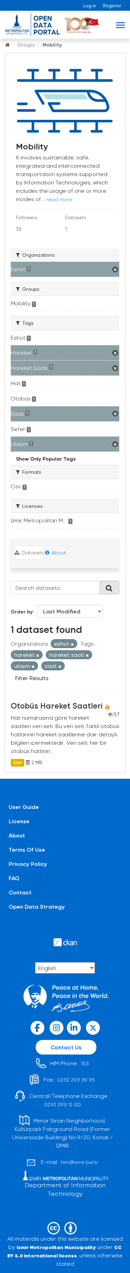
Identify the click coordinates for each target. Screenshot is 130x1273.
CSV (17, 762)
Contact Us (66, 1047)
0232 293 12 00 (62, 1104)
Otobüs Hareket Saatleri (57, 705)
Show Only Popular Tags (46, 458)
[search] (109, 587)
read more (59, 199)
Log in (89, 5)
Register (112, 5)
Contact (20, 892)
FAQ (14, 878)
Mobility (52, 44)
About (58, 552)
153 (85, 1063)
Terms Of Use (27, 849)
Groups (26, 44)
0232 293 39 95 (76, 1079)
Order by (22, 611)
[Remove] (72, 644)
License (19, 821)
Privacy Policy (28, 863)
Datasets (32, 552)
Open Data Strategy (37, 906)
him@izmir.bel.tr (79, 1162)
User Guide (24, 806)
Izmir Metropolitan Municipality (56, 1247)
